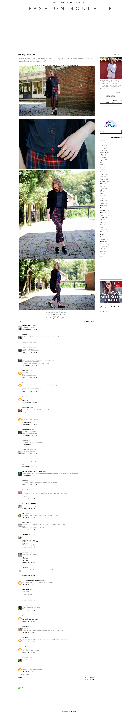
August (102, 160)
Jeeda (24, 567)
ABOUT (62, 3)
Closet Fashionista (27, 347)
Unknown (24, 382)
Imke (23, 490)
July (101, 162)
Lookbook (75, 65)
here (42, 58)
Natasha (24, 334)
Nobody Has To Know (59, 314)
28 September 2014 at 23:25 (29, 353)
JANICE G (25, 535)
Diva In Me (25, 626)
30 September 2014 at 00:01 (29, 444)
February (102, 145)
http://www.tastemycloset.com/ (30, 619)
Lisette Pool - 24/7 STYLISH (29, 504)
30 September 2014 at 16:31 (29, 475)
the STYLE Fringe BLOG (28, 540)
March (101, 143)
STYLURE (25, 557)
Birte (23, 480)
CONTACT (70, 3)
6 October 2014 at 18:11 (28, 662)
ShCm (24, 637)
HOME (55, 3)
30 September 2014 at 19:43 (29, 485)
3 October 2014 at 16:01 (28, 632)
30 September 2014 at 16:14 (29, 466)
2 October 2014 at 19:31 (28, 600)
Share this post (89, 321)
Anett (23, 417)
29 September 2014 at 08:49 (29, 377)
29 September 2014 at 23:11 (29, 424)
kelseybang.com (26, 400)
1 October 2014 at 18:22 (28, 517)
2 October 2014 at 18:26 (28, 584)
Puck (23, 513)
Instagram (25, 543)
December (102, 150)
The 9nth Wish (72, 711)
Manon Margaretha (27, 325)
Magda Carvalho (26, 429)
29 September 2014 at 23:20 (29, 435)
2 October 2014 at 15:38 (28, 562)
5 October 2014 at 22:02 (28, 652)
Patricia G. (25, 522)
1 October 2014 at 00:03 (28, 499)
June (101, 164)
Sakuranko (25, 605)
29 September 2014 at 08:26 (29, 365)
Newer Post (89, 679)
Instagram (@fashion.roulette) (51, 65)
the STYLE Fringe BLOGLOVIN (30, 541)
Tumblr (69, 65)
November (103, 152)
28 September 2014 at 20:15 (29, 329)
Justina (24, 358)
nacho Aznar (25, 589)
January (102, 148)
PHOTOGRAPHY (80, 3)
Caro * (24, 647)
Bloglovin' (64, 65)
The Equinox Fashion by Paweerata (31, 580)
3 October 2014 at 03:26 (28, 611)
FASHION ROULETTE (71, 9)
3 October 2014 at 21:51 (28, 642)
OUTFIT (22, 321)
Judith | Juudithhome (28, 449)
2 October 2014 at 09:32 (28, 547)
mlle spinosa (25, 657)
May (101, 167)
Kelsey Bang (25, 397)
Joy (23, 458)
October (102, 155)
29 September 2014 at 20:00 (29, 402)
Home (20, 678)
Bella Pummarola (26, 422)
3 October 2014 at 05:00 (28, 621)
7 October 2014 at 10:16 (28, 671)
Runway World (26, 407)
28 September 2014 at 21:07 (29, 342)
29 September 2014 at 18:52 (29, 392)
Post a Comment (25, 674)
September (103, 157)
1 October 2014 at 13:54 (28, 508)
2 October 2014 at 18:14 (28, 575)
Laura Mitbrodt (26, 370)
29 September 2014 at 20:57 (29, 412)
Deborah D (25, 552)
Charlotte (24, 667)
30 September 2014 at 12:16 (29, 454)
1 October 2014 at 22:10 (28, 530)
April (101, 140)
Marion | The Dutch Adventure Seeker (32, 471)
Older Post (89, 678)
